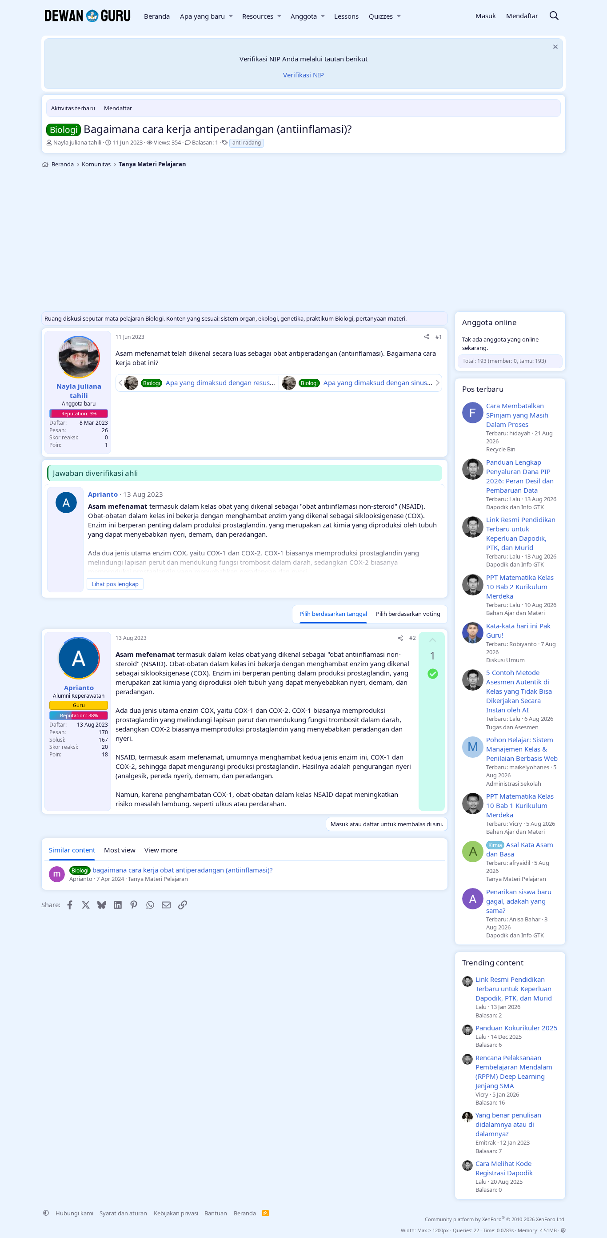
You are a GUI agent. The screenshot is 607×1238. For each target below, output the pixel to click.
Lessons (346, 16)
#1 (438, 337)
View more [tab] (160, 849)
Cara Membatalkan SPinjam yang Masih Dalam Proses (517, 415)
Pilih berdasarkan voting (408, 614)
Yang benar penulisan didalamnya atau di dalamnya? (508, 1124)
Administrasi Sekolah (513, 784)
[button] (230, 16)
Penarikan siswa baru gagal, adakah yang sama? (518, 901)
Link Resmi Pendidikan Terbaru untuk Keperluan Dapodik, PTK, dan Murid (520, 533)
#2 (412, 638)
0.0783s (505, 1230)
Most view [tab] (120, 849)
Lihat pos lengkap (115, 584)
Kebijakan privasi (176, 1213)
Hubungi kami (74, 1213)
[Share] (426, 337)
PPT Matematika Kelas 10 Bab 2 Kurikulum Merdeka (520, 586)
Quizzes (381, 16)
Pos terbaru (483, 389)
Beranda (157, 16)
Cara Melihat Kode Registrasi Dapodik (504, 1168)
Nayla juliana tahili (77, 142)
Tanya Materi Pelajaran (516, 879)
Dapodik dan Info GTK (515, 507)
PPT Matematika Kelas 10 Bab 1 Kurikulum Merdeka (520, 805)
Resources (257, 16)
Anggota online (489, 322)
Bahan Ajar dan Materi (515, 613)
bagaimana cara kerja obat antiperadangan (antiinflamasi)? (182, 869)
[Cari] (554, 16)
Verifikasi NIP (303, 74)
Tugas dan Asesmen (512, 727)
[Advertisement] (303, 242)
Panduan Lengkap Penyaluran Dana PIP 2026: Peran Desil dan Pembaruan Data (520, 476)
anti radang (246, 142)
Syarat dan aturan (123, 1213)
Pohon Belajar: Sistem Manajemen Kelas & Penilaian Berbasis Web (522, 749)
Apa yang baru (202, 16)
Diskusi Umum (505, 660)
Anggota (304, 16)
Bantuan (215, 1213)
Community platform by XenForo (495, 1219)
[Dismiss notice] (554, 47)
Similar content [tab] (72, 849)
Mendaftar (118, 108)
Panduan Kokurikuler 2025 (516, 1027)
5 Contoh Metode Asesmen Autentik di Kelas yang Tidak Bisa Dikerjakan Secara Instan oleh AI (519, 691)
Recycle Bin (500, 449)
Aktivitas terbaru (73, 108)
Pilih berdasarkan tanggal (333, 614)
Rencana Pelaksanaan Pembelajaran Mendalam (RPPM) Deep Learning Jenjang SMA (513, 1071)
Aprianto (103, 494)
